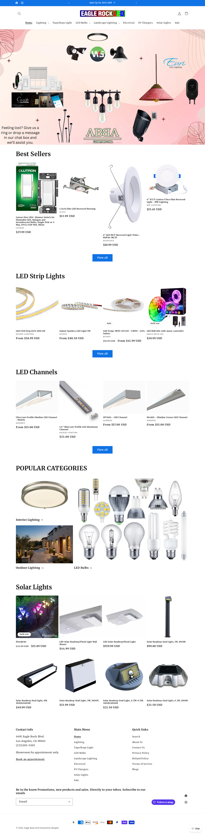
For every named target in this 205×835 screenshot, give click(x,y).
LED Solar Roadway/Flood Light (119, 642)
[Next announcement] (136, 3)
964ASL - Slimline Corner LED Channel (167, 417)
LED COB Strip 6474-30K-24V (31, 331)
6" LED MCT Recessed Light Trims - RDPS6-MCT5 (121, 236)
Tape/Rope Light (83, 747)
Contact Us (138, 747)
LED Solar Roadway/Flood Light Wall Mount (78, 643)
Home (77, 736)
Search (136, 736)
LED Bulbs (81, 567)
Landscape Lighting (85, 758)
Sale (76, 780)
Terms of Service (142, 764)
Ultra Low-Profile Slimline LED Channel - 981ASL (36, 418)
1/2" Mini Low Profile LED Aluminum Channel (78, 428)
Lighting (79, 742)
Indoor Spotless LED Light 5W (75, 331)
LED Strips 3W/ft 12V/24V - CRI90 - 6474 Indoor (124, 332)
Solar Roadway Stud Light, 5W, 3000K (79, 700)
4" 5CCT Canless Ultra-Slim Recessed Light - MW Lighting (166, 200)
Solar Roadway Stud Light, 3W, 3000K (166, 642)
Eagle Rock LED (31, 828)
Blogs (135, 769)
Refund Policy (140, 758)
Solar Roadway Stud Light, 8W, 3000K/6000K (31, 701)
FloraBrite (21, 642)
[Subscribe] (68, 801)
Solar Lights (34, 587)
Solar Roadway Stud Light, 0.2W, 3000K (167, 700)
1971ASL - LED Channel (115, 417)
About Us (137, 742)
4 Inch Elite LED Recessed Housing (77, 209)
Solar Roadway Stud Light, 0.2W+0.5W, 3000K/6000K (123, 701)
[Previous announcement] (68, 3)
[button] (19, 13)
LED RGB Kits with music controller (165, 331)
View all (102, 257)
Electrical (79, 764)
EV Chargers (81, 769)
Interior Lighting (28, 519)
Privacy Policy (140, 753)
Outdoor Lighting (28, 567)
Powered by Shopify (49, 828)
